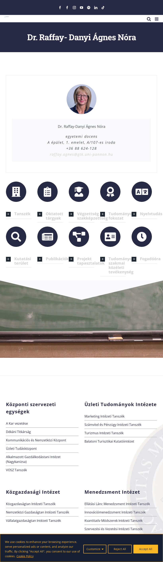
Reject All (120, 549)
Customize (93, 549)
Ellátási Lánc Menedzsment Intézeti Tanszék (117, 504)
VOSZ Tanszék (16, 470)
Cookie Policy (25, 556)
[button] (18, 214)
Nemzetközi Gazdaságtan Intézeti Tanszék (37, 512)
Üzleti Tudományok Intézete (120, 404)
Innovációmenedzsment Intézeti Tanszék (115, 512)
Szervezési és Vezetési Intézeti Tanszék (113, 529)
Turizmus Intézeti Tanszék (103, 433)
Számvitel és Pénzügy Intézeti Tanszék (112, 424)
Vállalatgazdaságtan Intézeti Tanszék (33, 520)
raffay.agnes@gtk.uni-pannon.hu (81, 154)
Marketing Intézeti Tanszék (104, 416)
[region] (81, 548)
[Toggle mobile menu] (157, 19)
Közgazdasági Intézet (33, 492)
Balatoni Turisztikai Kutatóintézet (109, 441)
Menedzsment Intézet (112, 492)
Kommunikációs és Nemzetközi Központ (36, 440)
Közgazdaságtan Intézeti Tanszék (30, 504)
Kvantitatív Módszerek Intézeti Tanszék (113, 520)
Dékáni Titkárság (18, 432)
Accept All (145, 549)
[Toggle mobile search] (149, 19)
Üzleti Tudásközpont (21, 448)
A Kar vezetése (17, 423)
